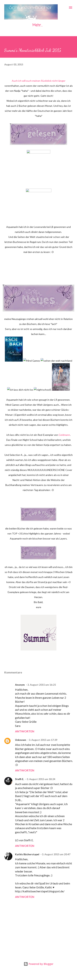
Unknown (20, 739)
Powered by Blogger (40, 964)
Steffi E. (19, 779)
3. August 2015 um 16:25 (41, 684)
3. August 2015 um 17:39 (43, 739)
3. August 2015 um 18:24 (41, 779)
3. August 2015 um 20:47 (56, 854)
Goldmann (64, 434)
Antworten (24, 731)
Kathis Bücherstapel (27, 854)
